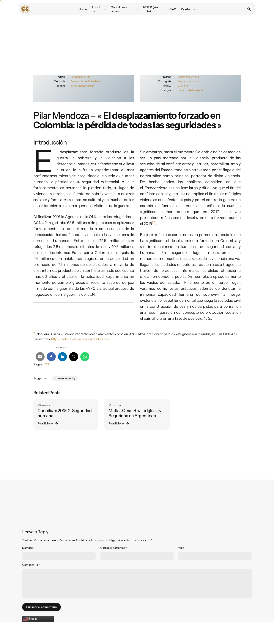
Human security (81, 77)
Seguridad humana (82, 86)
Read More (45, 423)
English (33, 618)
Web (181, 548)
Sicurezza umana (188, 77)
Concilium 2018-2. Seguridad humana (64, 413)
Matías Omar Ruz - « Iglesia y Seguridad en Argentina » (134, 413)
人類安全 (183, 86)
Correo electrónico (113, 548)
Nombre (28, 548)
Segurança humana (189, 81)
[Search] (249, 9)
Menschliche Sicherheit (85, 81)
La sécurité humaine (190, 90)
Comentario (31, 565)
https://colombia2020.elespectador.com (79, 339)
